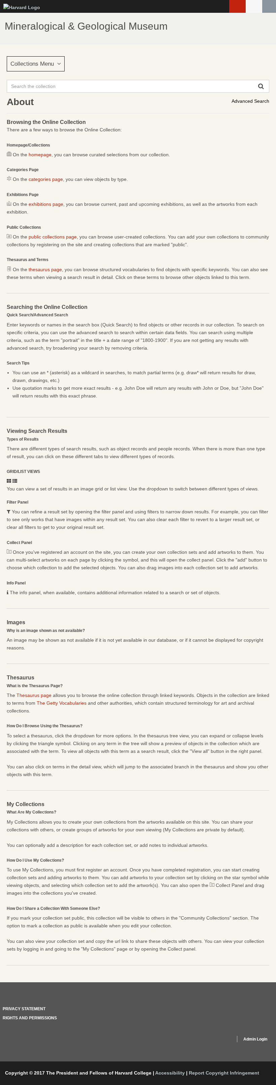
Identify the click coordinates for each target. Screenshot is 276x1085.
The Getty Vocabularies (62, 703)
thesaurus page (45, 269)
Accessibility (170, 1073)
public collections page (53, 237)
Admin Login (255, 1039)
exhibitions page (46, 204)
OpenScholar (217, 1040)
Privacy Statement (24, 1009)
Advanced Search (250, 101)
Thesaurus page (33, 695)
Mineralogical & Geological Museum (86, 26)
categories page (46, 179)
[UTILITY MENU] (254, 6)
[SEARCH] (269, 6)
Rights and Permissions (30, 1018)
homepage (40, 154)
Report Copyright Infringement (224, 1073)
